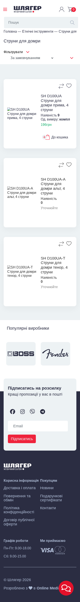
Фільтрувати (13, 52)
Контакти (48, 508)
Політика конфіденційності (19, 510)
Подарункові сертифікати (51, 498)
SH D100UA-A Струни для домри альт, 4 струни (53, 186)
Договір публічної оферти (19, 522)
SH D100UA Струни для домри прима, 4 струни (54, 103)
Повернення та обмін (17, 498)
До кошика (59, 137)
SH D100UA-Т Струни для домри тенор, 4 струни (54, 265)
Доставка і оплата (20, 488)
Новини (47, 488)
